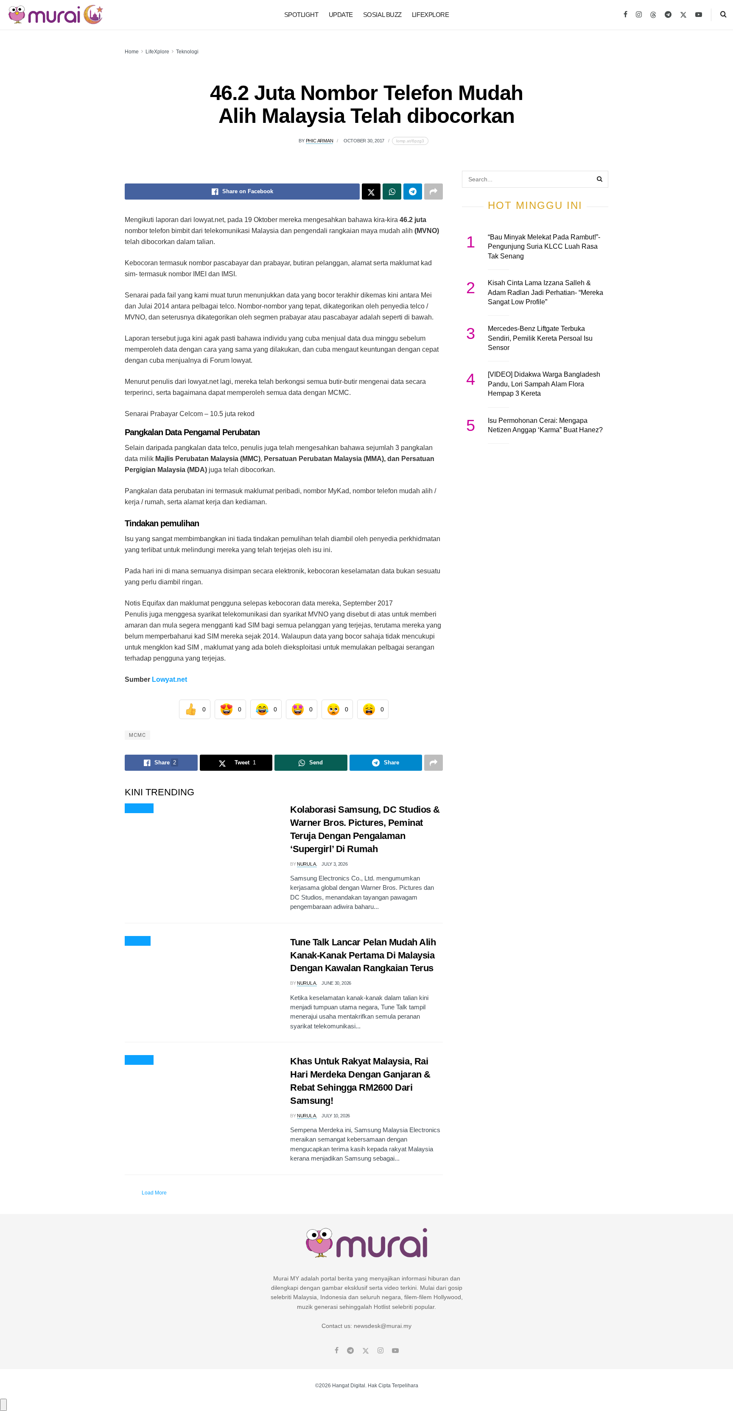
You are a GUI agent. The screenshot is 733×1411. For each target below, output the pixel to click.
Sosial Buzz (382, 14)
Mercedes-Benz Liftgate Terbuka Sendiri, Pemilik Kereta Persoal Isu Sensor (540, 338)
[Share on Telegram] (412, 191)
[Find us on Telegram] (668, 15)
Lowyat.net (169, 679)
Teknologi (187, 52)
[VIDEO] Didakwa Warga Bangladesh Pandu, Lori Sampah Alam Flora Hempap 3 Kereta (544, 384)
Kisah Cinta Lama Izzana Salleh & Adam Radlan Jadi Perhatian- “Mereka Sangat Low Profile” (545, 292)
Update (341, 14)
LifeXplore (430, 14)
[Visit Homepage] (55, 15)
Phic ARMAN (319, 140)
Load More (154, 1193)
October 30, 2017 (364, 140)
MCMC (137, 735)
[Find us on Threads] (653, 15)
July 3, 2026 (334, 864)
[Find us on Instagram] (639, 15)
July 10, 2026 (336, 1115)
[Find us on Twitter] (683, 15)
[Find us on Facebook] (625, 15)
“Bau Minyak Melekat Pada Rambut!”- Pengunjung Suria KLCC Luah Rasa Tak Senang (544, 246)
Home (132, 52)
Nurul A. (307, 864)
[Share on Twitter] (371, 191)
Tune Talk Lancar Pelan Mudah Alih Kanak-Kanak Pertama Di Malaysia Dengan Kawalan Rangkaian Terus (363, 955)
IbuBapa (138, 941)
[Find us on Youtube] (698, 15)
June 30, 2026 (336, 983)
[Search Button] (723, 14)
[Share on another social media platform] (433, 191)
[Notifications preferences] (3, 1405)
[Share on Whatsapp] (392, 191)
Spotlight (301, 14)
